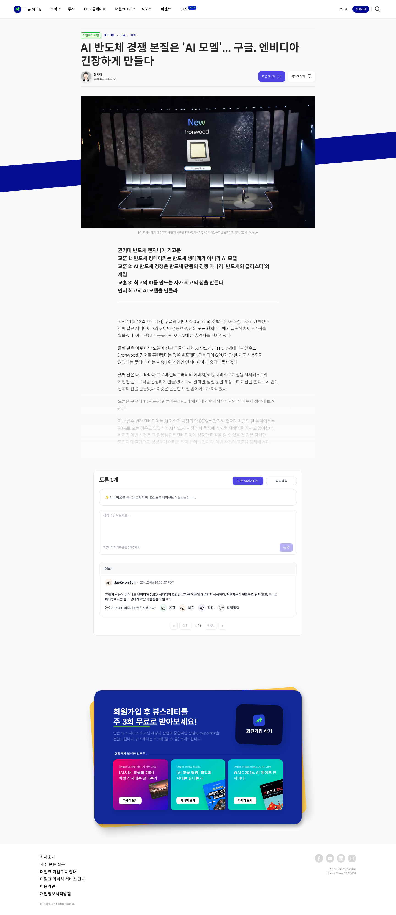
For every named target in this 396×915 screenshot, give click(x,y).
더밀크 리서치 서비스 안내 (62, 879)
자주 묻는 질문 (52, 864)
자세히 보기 (130, 800)
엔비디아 (109, 35)
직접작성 (281, 481)
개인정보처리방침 (55, 893)
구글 (122, 35)
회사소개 (47, 857)
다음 (211, 626)
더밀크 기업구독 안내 (58, 871)
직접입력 (229, 607)
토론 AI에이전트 (248, 481)
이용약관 (47, 886)
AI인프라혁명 (90, 35)
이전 (185, 626)
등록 (286, 548)
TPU (133, 35)
